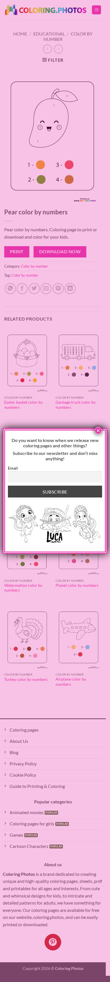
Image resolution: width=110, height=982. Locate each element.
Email (13, 468)
